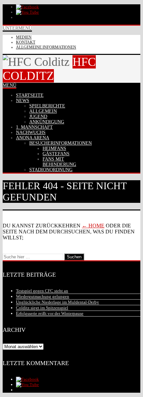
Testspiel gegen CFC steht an (42, 290)
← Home (93, 225)
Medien (24, 37)
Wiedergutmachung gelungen (42, 296)
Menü (9, 85)
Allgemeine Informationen (46, 47)
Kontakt (25, 42)
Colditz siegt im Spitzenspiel (42, 307)
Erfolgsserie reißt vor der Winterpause (49, 313)
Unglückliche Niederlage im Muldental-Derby (57, 302)
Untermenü (17, 28)
